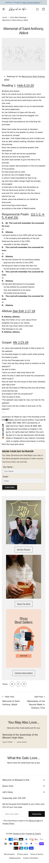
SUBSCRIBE (9, 487)
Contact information (30, 858)
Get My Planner (23, 549)
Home (4, 17)
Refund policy (9, 854)
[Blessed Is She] (17, 9)
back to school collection (31, 2)
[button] (3, 432)
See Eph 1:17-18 (23, 311)
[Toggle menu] (3, 9)
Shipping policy (15, 858)
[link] (12, 684)
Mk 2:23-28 (20, 342)
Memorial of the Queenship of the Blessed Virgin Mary (20, 736)
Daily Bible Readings (18, 17)
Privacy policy (22, 854)
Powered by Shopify (33, 834)
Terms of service (36, 854)
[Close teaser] (6, 420)
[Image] (23, 522)
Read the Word (23, 604)
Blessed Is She (19, 834)
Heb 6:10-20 (25, 85)
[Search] (37, 9)
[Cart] (43, 9)
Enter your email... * (12, 814)
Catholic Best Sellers (24, 673)
